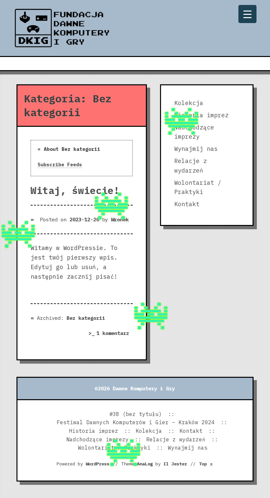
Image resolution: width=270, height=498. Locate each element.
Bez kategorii (86, 318)
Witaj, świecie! (75, 190)
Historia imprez (93, 431)
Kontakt (187, 204)
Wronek (120, 219)
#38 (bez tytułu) (135, 414)
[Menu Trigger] (247, 14)
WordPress (97, 464)
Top (206, 464)
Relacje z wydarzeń (175, 439)
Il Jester (175, 464)
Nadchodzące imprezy (97, 439)
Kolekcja (188, 103)
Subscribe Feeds (60, 164)
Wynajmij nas (196, 148)
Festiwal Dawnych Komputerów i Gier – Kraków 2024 (136, 422)
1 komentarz (114, 333)
